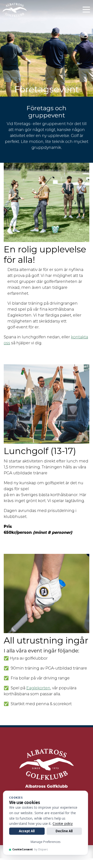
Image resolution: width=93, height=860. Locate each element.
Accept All (27, 831)
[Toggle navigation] (86, 9)
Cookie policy (63, 823)
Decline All (64, 831)
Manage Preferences (46, 842)
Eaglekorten (38, 688)
